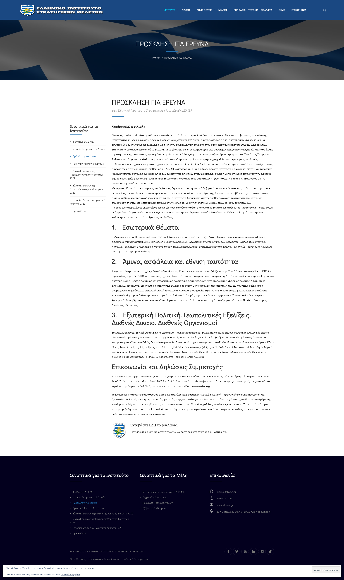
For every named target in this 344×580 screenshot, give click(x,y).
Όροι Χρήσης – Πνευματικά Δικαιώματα (95, 559)
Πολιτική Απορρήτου (136, 559)
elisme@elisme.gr (204, 381)
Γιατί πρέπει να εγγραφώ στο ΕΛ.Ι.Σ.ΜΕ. (163, 492)
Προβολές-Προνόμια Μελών (157, 502)
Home (156, 57)
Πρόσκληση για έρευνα (85, 156)
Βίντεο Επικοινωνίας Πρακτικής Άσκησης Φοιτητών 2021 (86, 174)
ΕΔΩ (127, 126)
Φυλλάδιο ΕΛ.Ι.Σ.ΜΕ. (83, 141)
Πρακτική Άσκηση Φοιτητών (88, 163)
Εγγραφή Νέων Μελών (154, 497)
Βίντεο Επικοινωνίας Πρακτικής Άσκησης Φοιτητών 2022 (86, 189)
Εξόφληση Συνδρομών (154, 508)
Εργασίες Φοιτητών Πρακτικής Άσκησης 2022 (88, 201)
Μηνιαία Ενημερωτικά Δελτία (89, 149)
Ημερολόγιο (79, 211)
